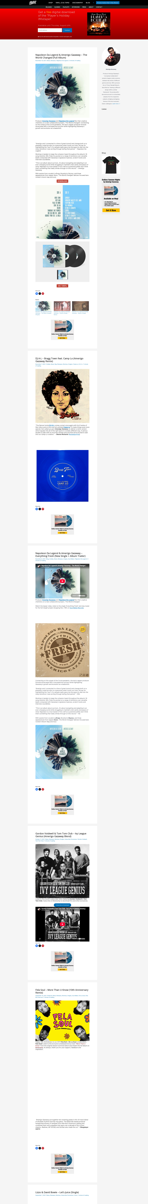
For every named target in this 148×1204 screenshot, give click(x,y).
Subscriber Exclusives (71, 839)
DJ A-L (80, 364)
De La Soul (82, 995)
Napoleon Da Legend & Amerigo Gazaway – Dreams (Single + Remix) (62, 313)
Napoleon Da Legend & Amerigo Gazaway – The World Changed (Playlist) (43, 313)
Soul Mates (71, 559)
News (48, 60)
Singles (70, 364)
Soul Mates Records (77, 608)
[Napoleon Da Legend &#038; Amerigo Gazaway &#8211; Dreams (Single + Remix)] (62, 306)
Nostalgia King (74, 434)
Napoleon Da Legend (62, 60)
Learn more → (116, 103)
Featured (49, 995)
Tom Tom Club (39, 841)
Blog (47, 559)
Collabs (48, 364)
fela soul (40, 997)
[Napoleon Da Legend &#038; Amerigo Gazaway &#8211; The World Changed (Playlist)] (43, 306)
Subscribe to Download (62, 905)
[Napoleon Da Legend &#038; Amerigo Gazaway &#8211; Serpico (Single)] (80, 306)
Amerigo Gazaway (49, 121)
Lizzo (75, 1195)
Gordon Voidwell (82, 839)
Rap (56, 364)
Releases (53, 60)
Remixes (65, 364)
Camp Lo (75, 364)
